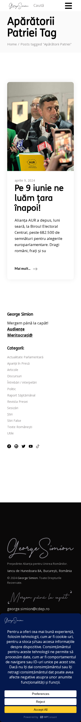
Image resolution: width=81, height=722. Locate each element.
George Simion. (28, 578)
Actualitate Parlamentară (25, 357)
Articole (12, 370)
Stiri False (14, 420)
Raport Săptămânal (21, 395)
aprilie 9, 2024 (25, 180)
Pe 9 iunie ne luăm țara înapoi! (39, 198)
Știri (10, 414)
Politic (11, 389)
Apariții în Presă (18, 363)
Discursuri (14, 376)
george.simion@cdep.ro (28, 608)
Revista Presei (17, 401)
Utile (10, 433)
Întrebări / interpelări (22, 382)
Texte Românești (19, 427)
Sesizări (12, 408)
